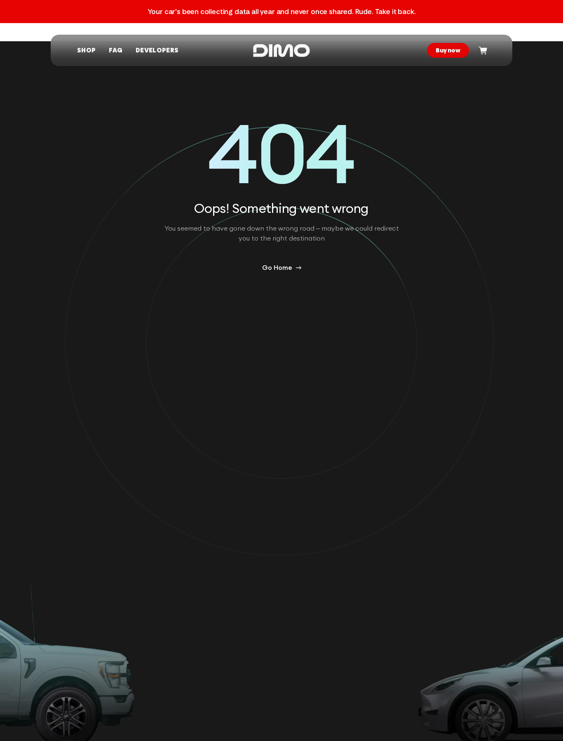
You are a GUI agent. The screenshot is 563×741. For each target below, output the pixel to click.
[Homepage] (281, 50)
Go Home (277, 267)
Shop (86, 50)
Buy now (448, 50)
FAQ (115, 50)
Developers (157, 50)
